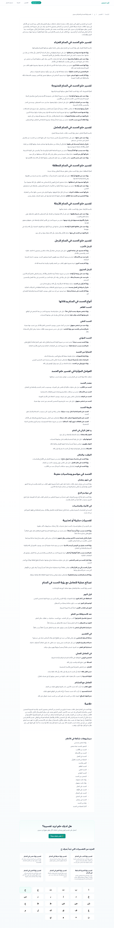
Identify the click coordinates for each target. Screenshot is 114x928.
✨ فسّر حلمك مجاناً (57, 836)
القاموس (26, 2)
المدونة (18, 2)
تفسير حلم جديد (36, 2)
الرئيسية (107, 14)
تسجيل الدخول (9, 2)
